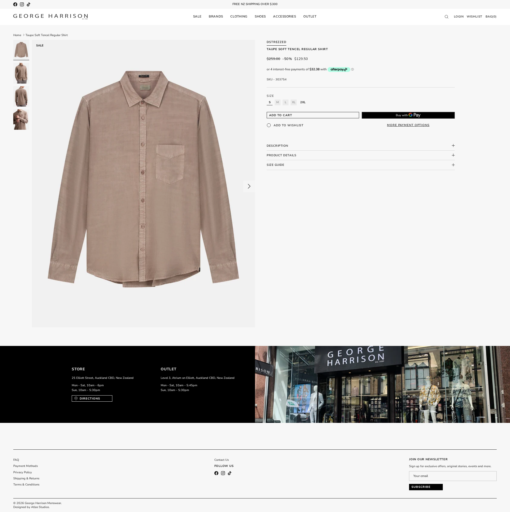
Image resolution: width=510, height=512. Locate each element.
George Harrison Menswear (43, 503)
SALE (197, 16)
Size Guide (275, 165)
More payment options (408, 125)
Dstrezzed (276, 42)
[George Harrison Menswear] (50, 16)
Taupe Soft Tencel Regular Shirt (47, 35)
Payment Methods (25, 466)
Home (17, 35)
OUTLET (309, 16)
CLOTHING (238, 16)
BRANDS (216, 16)
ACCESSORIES (284, 16)
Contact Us (221, 460)
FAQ (16, 460)
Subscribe (421, 487)
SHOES (260, 16)
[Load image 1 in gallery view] (143, 183)
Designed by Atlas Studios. (31, 507)
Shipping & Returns (26, 478)
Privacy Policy (22, 472)
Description (277, 145)
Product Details (281, 155)
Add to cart (280, 115)
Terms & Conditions (26, 485)
